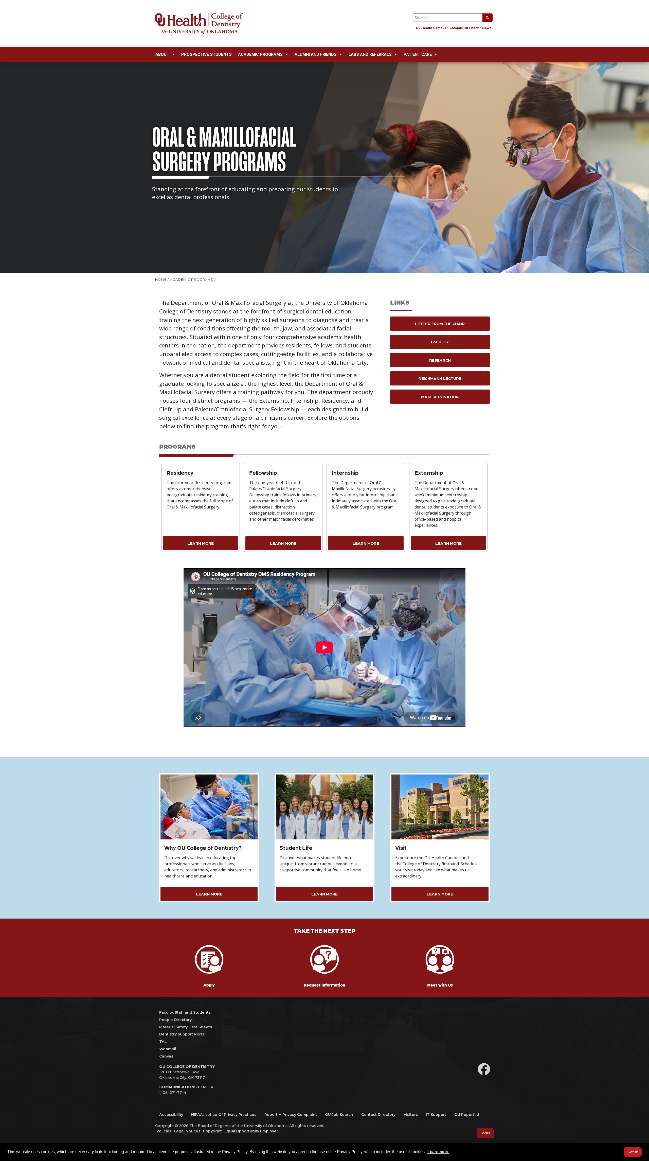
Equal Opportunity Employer (251, 1131)
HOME (161, 280)
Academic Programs (260, 54)
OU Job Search (339, 1114)
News (486, 28)
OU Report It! (466, 1114)
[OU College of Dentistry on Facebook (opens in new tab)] (484, 1069)
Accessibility (171, 1114)
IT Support (436, 1114)
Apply (209, 985)
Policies (163, 1131)
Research (440, 360)
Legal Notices (187, 1131)
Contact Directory (378, 1114)
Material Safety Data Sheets (185, 1027)
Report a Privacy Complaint (290, 1114)
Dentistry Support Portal (182, 1034)
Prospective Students (206, 54)
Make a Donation (440, 396)
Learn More (200, 543)
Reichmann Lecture (440, 378)
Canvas (166, 1056)
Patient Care (418, 54)
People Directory (175, 1019)
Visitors (411, 1114)
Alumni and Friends (316, 54)
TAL (163, 1041)
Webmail (167, 1049)
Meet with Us (440, 985)
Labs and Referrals (370, 54)
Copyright (212, 1131)
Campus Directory (464, 28)
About (162, 54)
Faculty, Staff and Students (185, 1012)
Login (485, 1133)
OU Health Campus (431, 28)
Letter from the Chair (440, 323)
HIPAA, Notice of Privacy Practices (223, 1114)
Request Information (324, 985)
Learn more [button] (438, 1152)
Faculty (440, 341)
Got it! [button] (632, 1152)
